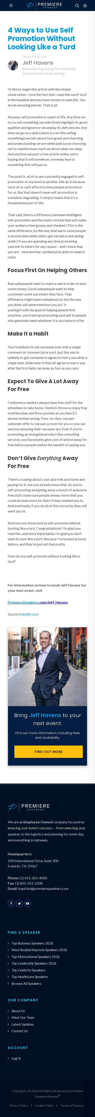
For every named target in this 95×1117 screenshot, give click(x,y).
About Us (18, 1011)
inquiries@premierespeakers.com (43, 888)
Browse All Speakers (26, 983)
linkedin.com (29, 614)
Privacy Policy (18, 1105)
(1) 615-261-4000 (33, 878)
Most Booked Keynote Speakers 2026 (39, 950)
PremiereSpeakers (23, 602)
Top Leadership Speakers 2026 (33, 963)
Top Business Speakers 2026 (32, 943)
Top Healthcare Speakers (29, 977)
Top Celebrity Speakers (28, 970)
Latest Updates (22, 1024)
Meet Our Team (22, 1017)
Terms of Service (72, 1105)
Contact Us (19, 1031)
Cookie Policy (44, 1105)
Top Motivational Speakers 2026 (35, 957)
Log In (16, 1058)
